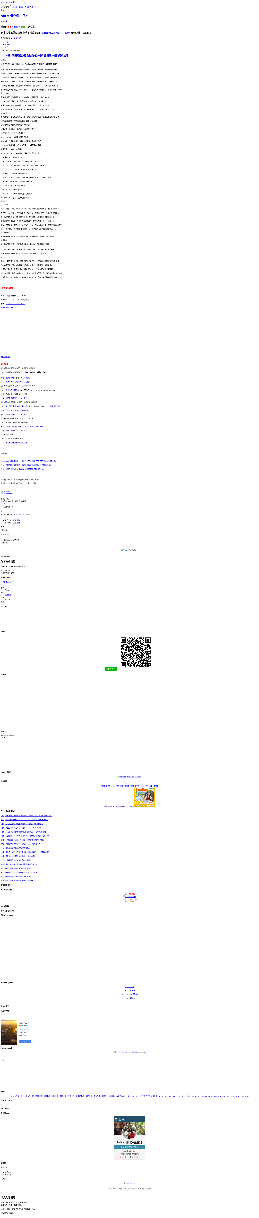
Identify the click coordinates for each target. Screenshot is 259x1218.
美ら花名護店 (25, 378)
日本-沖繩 (16, 523)
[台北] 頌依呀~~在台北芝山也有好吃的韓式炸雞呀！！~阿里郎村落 (25, 852)
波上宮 (27, 406)
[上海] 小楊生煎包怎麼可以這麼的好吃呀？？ (17, 860)
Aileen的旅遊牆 (129, 894)
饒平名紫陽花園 (11, 390)
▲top (2, 526)
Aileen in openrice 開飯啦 (129, 994)
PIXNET (114, 1189)
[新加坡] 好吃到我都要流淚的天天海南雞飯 (16, 868)
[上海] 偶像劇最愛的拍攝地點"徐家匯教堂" (16, 848)
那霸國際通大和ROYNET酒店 (16, 398)
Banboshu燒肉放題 (36, 426)
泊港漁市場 (10, 378)
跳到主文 (4, 21)
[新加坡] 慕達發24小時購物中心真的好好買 (16, 876)
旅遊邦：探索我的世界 (129, 899)
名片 (6, 47)
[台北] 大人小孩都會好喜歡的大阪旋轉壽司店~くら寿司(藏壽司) (23, 832)
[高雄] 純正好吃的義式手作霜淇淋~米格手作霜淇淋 (19, 864)
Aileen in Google (129, 990)
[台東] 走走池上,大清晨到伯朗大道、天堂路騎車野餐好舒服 (22, 824)
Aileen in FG (129, 987)
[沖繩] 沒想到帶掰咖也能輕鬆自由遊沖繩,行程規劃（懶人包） (23, 469)
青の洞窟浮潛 (11, 406)
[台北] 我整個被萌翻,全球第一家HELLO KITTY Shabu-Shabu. (22, 828)
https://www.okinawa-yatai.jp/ (15, 304)
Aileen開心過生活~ (14, 15)
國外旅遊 (16, 520)
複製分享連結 (129, 902)
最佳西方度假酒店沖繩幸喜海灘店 (18, 382)
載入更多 (4, 530)
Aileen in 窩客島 (129, 998)
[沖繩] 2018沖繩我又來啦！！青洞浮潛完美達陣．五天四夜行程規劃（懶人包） (29, 461)
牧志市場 (20, 406)
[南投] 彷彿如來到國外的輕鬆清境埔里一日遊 (17, 880)
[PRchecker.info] (129, 1183)
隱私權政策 (141, 1189)
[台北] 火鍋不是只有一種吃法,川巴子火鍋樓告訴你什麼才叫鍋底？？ (25, 836)
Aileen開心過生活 (5, 491)
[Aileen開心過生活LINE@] (7, 493)
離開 (11, 1213)
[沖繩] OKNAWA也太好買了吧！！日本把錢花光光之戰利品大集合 (24, 820)
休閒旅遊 (17, 38)
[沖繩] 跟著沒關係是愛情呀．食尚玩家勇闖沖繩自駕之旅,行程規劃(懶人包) (27, 465)
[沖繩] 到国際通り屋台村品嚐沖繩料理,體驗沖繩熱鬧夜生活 (36, 55)
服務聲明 (148, 1189)
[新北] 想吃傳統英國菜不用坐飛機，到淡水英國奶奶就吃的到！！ (24, 840)
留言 (17, 514)
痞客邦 (13, 514)
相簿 (6, 42)
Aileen (3, 503)
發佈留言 (4, 542)
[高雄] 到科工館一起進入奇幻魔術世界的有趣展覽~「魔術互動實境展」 (26, 816)
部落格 (7, 44)
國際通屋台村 (55, 406)
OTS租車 (25, 372)
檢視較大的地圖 (5, 357)
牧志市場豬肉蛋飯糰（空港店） (17, 443)
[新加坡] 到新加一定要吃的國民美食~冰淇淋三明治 (19, 872)
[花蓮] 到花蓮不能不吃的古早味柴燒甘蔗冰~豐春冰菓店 (20, 844)
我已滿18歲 (5, 1213)
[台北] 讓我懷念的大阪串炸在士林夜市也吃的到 (18, 856)
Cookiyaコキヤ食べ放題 (14, 426)
